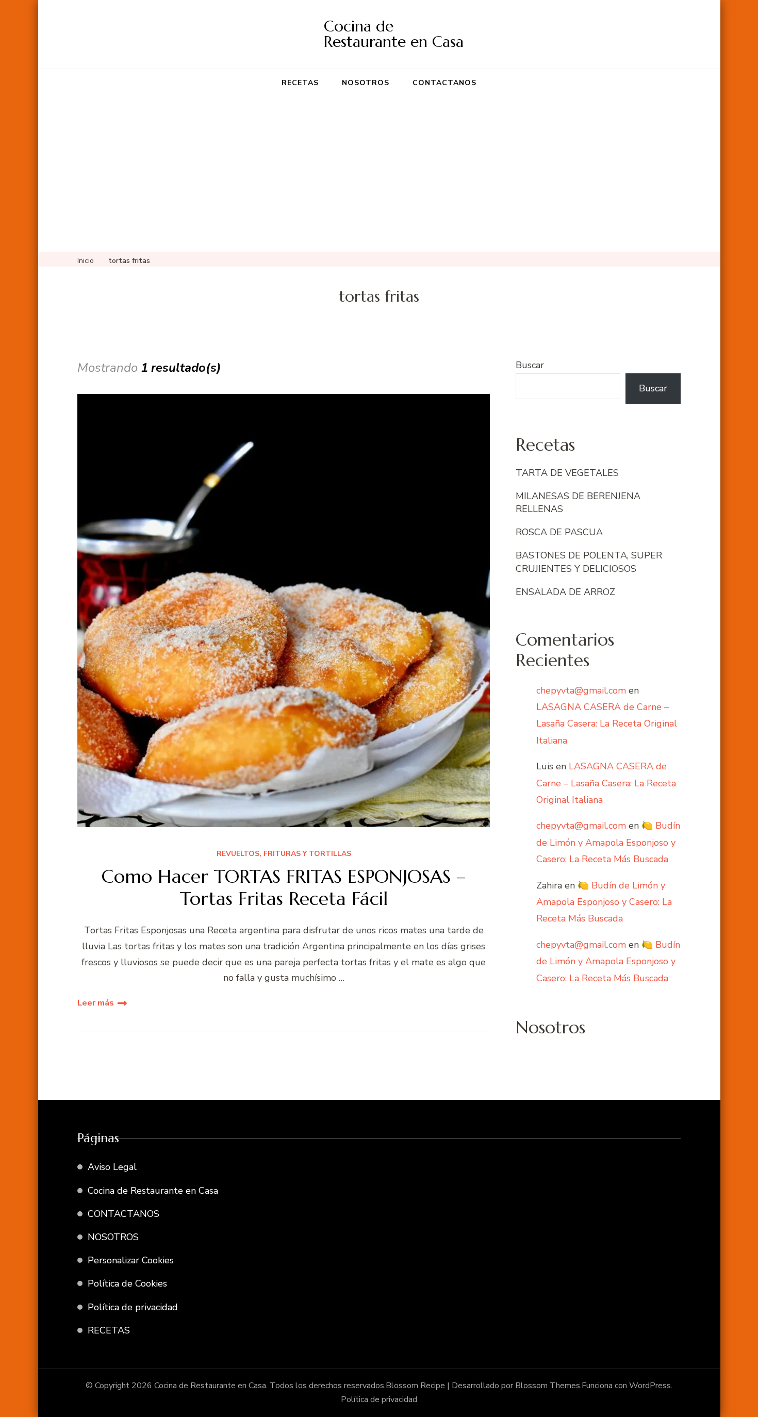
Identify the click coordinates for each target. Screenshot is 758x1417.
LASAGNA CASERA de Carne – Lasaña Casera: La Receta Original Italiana (606, 724)
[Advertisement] (379, 174)
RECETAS (300, 83)
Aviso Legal (112, 1167)
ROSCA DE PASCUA (559, 532)
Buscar (530, 365)
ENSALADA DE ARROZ (565, 592)
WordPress (650, 1385)
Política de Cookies (127, 1283)
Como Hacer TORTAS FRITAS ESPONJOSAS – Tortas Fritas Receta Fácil (284, 887)
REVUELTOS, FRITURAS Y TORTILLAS (284, 854)
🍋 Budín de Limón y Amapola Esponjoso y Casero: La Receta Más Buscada (608, 842)
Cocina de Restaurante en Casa (394, 34)
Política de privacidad (133, 1307)
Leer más (95, 1003)
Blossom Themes (547, 1385)
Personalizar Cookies (131, 1260)
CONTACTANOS (444, 83)
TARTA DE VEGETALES (567, 473)
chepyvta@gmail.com (581, 690)
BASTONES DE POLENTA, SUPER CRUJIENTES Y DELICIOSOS (589, 561)
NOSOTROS (365, 83)
